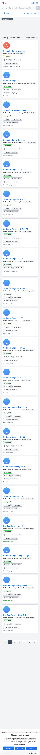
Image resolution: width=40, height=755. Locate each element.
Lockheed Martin (8, 83)
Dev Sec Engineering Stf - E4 (15, 585)
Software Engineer (11, 80)
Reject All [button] (20, 748)
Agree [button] (31, 748)
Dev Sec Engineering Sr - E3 (15, 407)
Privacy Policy (6, 753)
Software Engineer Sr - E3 (14, 199)
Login (33, 3)
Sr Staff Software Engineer (14, 110)
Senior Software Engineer (14, 51)
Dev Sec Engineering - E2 (14, 526)
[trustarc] (34, 753)
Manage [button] (8, 748)
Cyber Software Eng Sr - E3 (14, 466)
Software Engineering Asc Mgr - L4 (18, 555)
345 (30, 642)
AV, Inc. (5, 53)
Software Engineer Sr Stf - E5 (15, 229)
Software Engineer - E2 (13, 258)
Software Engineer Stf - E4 (14, 169)
